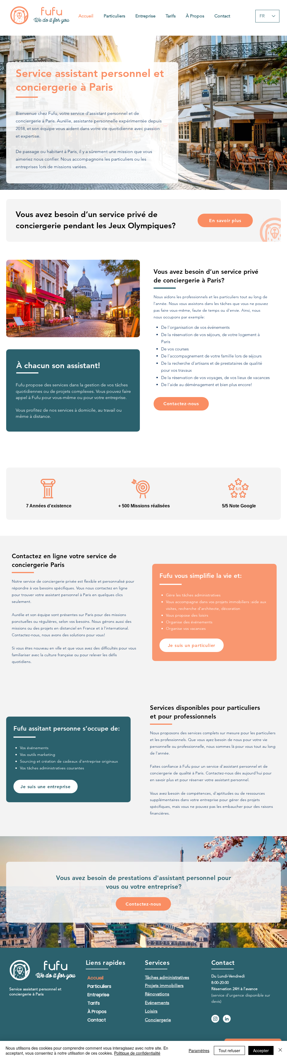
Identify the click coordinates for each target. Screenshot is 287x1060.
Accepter (261, 1050)
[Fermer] (280, 1050)
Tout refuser (229, 1050)
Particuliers (99, 986)
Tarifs (93, 1003)
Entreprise (98, 994)
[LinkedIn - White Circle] (227, 1019)
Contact (96, 1020)
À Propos (97, 1011)
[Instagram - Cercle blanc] (215, 1019)
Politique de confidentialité (137, 1053)
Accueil (95, 978)
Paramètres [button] (199, 1050)
